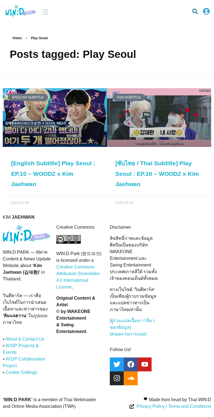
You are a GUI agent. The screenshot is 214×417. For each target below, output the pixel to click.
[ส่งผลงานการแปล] (128, 334)
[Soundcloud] (131, 378)
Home (17, 38)
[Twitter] (117, 364)
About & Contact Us (24, 339)
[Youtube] (145, 364)
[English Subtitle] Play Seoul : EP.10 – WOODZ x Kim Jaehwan (53, 173)
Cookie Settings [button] (21, 372)
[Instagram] (117, 378)
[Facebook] (131, 364)
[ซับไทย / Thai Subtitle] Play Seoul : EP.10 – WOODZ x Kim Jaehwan (157, 173)
